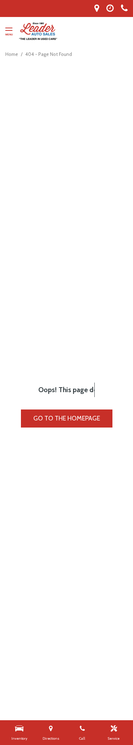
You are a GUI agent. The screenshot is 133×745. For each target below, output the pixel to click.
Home (12, 54)
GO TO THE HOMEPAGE (66, 418)
